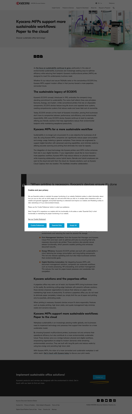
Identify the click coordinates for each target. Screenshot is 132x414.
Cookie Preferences (37, 225)
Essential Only (57, 225)
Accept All (73, 225)
